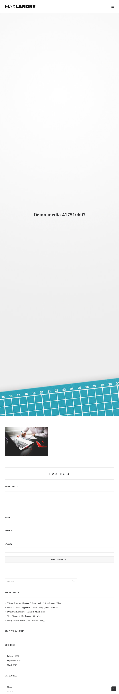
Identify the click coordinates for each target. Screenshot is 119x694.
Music (9, 687)
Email (8, 531)
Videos (10, 691)
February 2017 (13, 656)
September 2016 (13, 661)
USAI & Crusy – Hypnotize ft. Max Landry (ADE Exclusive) (32, 608)
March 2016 (12, 665)
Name (8, 517)
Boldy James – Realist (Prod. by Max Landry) (26, 620)
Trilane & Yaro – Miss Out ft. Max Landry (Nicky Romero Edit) (34, 603)
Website (8, 544)
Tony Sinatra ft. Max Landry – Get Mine (24, 616)
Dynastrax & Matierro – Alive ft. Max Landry (26, 612)
